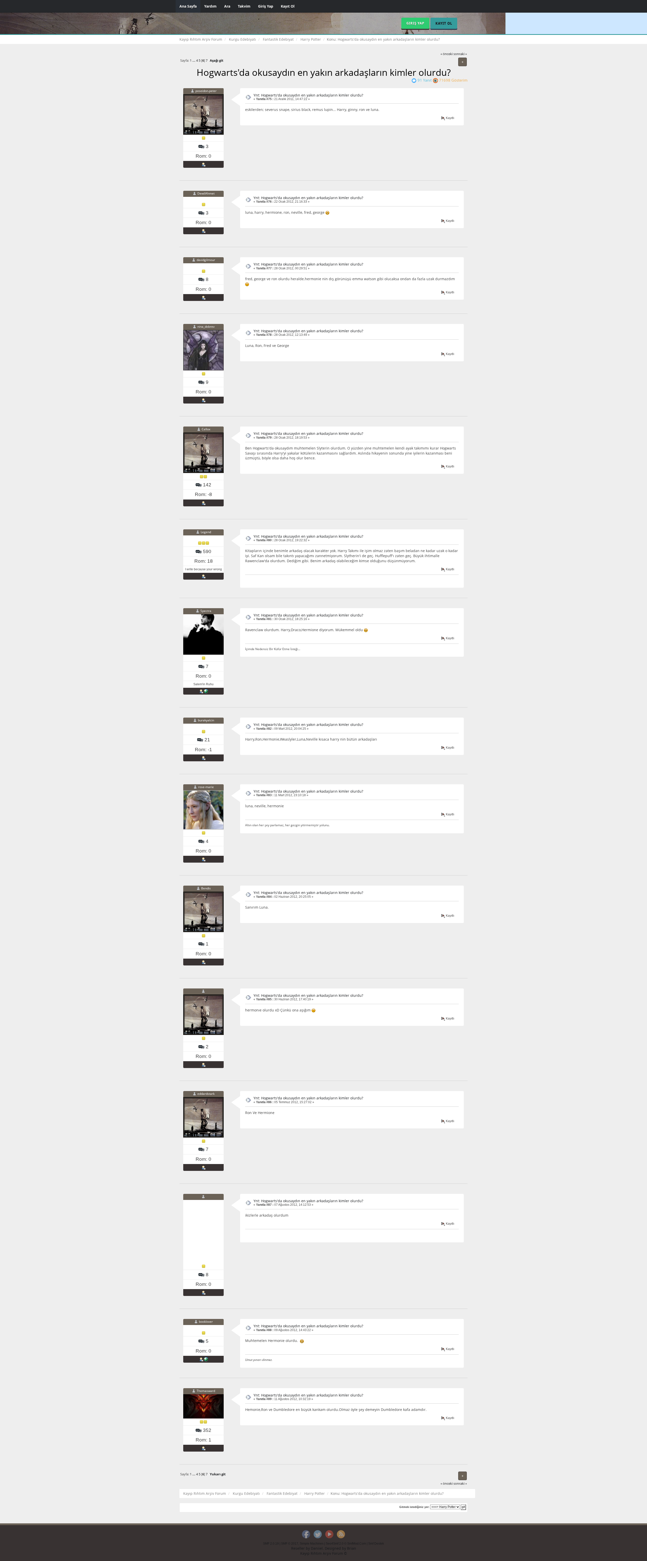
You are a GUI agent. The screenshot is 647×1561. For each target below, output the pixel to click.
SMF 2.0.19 (271, 1543)
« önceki (447, 54)
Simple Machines (312, 1543)
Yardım (210, 6)
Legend (206, 532)
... (194, 60)
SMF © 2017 (289, 1543)
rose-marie (206, 787)
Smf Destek (376, 1543)
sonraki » (460, 54)
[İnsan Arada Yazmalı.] (206, 691)
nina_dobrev (206, 326)
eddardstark (206, 1094)
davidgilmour (206, 260)
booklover (206, 1322)
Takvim (244, 6)
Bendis (206, 888)
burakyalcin (206, 720)
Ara (227, 6)
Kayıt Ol (287, 6)
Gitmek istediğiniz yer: (414, 1506)
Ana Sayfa (188, 6)
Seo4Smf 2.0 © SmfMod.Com (346, 1543)
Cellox (206, 429)
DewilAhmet (206, 193)
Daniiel (317, 1548)
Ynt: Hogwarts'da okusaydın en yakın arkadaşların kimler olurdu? (308, 95)
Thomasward (206, 1391)
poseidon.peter (206, 91)
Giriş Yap (265, 6)
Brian (351, 1548)
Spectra (205, 611)
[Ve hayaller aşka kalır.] (206, 1359)
